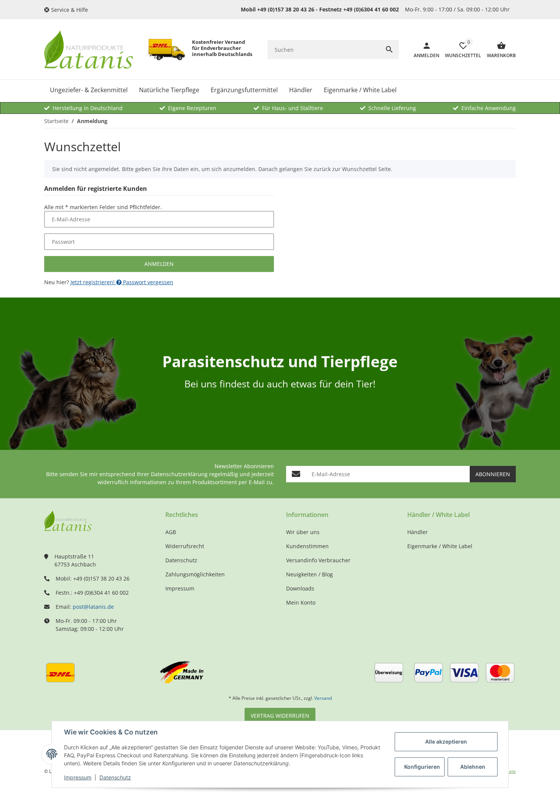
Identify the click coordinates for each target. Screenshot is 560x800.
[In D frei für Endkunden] (167, 49)
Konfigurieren (422, 766)
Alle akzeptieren (446, 741)
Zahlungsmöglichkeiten (195, 574)
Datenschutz (115, 777)
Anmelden (159, 263)
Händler (417, 532)
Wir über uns (303, 532)
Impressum (77, 777)
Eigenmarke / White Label (439, 546)
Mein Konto (300, 602)
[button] (69, 10)
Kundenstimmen (307, 546)
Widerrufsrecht (184, 546)
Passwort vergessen (147, 282)
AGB (170, 532)
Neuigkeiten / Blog (309, 574)
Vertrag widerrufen (280, 715)
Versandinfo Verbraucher (318, 560)
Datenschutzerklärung (179, 474)
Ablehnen (472, 766)
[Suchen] (389, 49)
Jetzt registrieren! (93, 282)
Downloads (300, 588)
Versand (323, 698)
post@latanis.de (93, 606)
